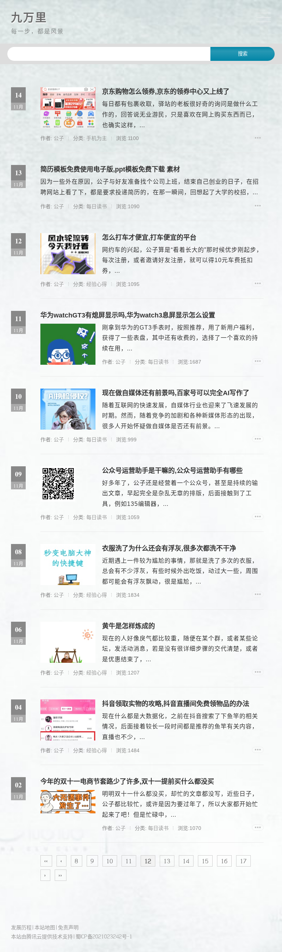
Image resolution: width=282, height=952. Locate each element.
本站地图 (45, 927)
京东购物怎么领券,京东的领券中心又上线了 (165, 91)
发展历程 (21, 927)
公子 (59, 138)
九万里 (29, 17)
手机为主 (96, 138)
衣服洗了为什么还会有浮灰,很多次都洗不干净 (169, 548)
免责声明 (68, 927)
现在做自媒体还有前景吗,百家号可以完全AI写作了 (175, 393)
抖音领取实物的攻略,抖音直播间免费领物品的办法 (175, 703)
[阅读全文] (258, 138)
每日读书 (96, 206)
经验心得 (96, 284)
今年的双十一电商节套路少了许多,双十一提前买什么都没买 (127, 781)
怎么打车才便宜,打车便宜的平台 (149, 237)
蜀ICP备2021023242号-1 (104, 936)
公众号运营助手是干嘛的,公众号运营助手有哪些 (172, 470)
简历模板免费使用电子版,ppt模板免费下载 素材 (110, 169)
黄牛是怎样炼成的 (128, 626)
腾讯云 (34, 936)
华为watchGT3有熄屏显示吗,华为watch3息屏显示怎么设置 (127, 315)
